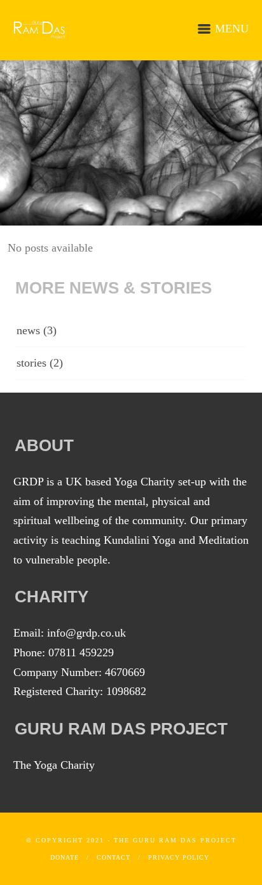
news (28, 330)
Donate (64, 857)
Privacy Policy (178, 857)
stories (31, 362)
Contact (113, 857)
